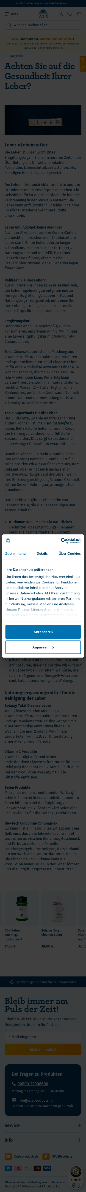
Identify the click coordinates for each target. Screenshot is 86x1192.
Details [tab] (42, 553)
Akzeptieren (43, 632)
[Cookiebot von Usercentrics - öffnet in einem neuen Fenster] (61, 541)
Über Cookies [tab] (70, 553)
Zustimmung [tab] (15, 553)
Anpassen (40, 647)
